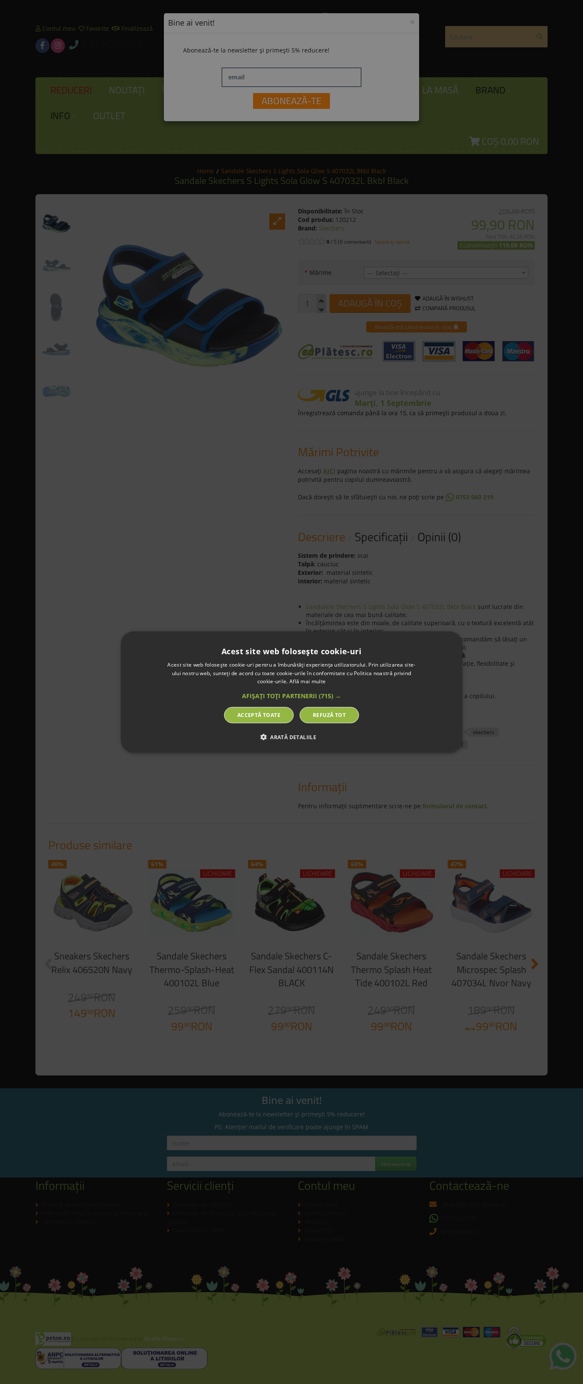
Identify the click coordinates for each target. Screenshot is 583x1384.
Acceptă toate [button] (258, 715)
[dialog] (291, 692)
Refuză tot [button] (329, 715)
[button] (291, 696)
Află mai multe (307, 681)
